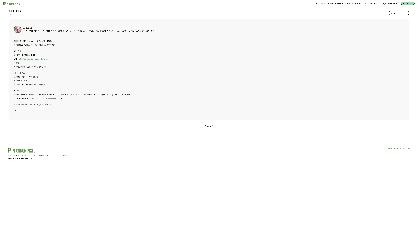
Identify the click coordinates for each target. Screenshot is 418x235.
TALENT (330, 3)
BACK (209, 127)
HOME (10, 155)
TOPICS (322, 3)
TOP (315, 3)
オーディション (32, 155)
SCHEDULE (339, 3)
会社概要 (41, 155)
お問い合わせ (49, 155)
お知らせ (16, 155)
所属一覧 (23, 155)
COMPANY (374, 3)
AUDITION (356, 3)
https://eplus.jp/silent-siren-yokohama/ (33, 59)
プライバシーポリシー (61, 155)
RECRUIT (364, 3)
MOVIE (347, 3)
